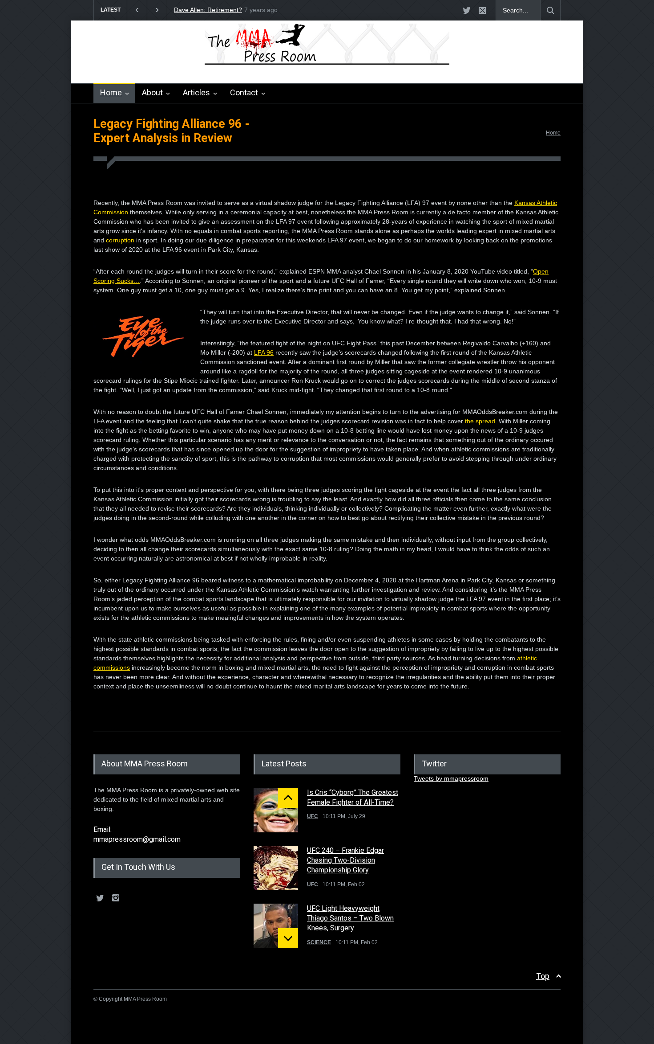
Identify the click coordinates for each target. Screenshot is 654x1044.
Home (111, 92)
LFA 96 (264, 352)
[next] (288, 938)
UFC (312, 816)
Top (542, 976)
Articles (196, 92)
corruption (120, 240)
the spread (480, 421)
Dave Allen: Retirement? (208, 9)
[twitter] (466, 10)
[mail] (482, 10)
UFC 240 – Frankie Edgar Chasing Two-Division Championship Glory (345, 860)
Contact (244, 92)
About (152, 92)
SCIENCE (319, 942)
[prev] (288, 798)
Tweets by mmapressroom (451, 778)
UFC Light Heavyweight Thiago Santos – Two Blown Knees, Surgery (350, 918)
